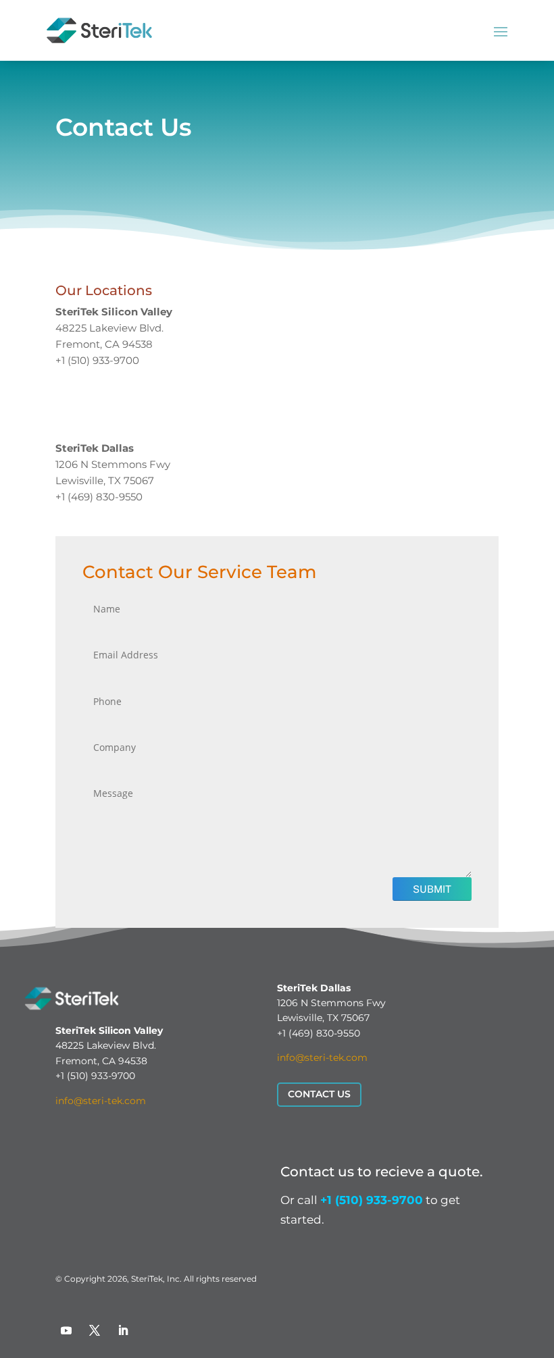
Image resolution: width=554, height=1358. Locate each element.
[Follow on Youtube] (66, 1330)
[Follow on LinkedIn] (123, 1330)
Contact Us (319, 1094)
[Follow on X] (94, 1330)
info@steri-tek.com (100, 1101)
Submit (432, 889)
